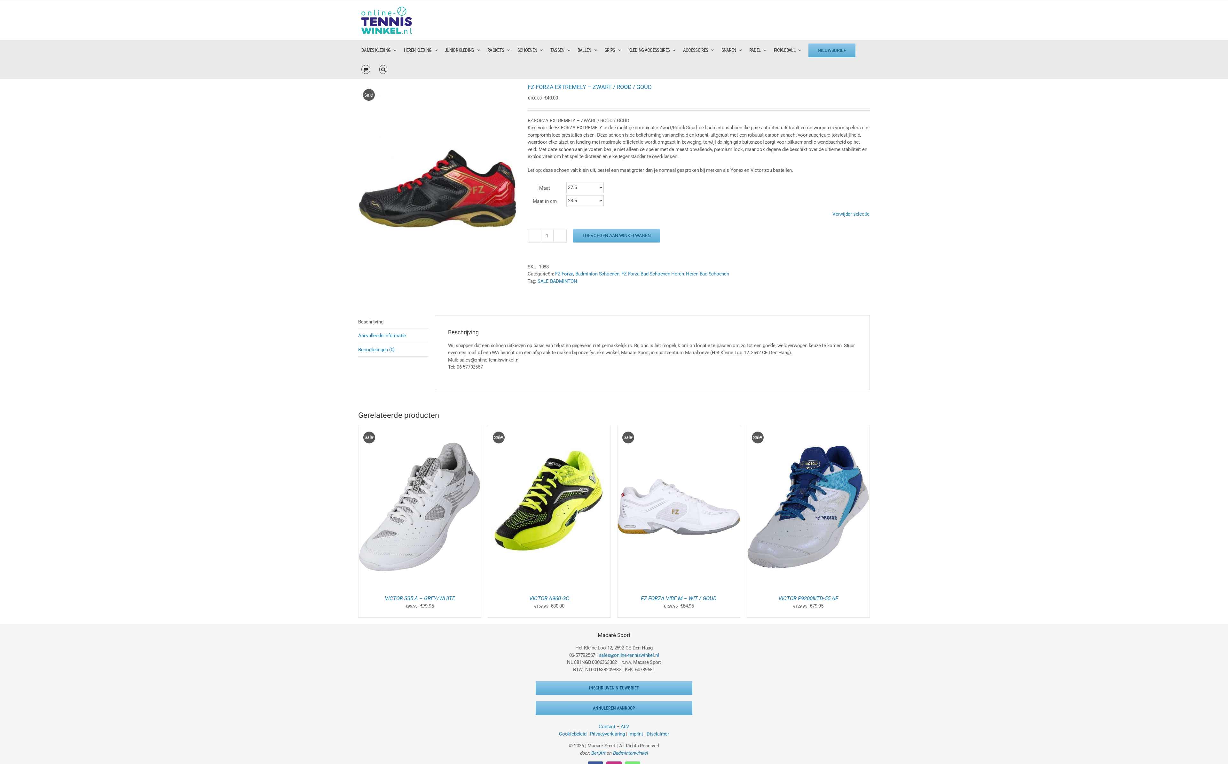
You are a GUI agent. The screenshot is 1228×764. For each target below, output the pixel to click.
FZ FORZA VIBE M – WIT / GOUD (679, 598)
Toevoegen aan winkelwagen (616, 235)
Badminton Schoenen (597, 274)
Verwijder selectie (851, 214)
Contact (607, 726)
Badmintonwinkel (630, 753)
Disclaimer (658, 734)
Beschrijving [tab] (370, 322)
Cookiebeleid (572, 734)
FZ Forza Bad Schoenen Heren (652, 274)
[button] (383, 69)
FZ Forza (564, 274)
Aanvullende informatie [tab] (382, 335)
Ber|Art (598, 753)
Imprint (635, 734)
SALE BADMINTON (557, 281)
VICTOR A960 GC (549, 598)
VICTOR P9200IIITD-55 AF (808, 598)
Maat (544, 188)
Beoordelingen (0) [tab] (376, 350)
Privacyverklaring (607, 734)
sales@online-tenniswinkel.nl (629, 655)
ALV (625, 726)
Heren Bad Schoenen (707, 274)
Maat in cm (545, 201)
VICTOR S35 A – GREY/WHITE (420, 598)
